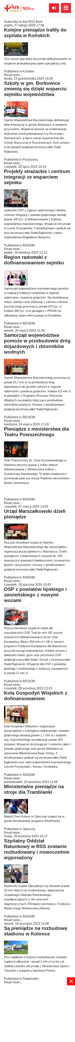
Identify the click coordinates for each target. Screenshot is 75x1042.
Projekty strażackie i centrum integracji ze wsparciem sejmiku (37, 177)
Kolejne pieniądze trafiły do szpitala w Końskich (35, 32)
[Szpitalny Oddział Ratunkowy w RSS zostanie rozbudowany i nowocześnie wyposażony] (16, 882)
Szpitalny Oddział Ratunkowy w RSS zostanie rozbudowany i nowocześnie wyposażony (36, 849)
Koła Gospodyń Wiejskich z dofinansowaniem (35, 695)
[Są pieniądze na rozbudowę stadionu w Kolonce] (16, 953)
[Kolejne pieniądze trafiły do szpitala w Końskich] (16, 54)
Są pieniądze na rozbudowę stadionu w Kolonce (35, 930)
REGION (29, 323)
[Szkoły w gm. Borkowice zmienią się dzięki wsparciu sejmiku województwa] (16, 116)
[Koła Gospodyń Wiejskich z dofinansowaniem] (16, 722)
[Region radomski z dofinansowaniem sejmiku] (16, 284)
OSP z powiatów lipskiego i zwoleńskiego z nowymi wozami (35, 594)
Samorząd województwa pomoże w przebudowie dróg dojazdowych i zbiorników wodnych (37, 343)
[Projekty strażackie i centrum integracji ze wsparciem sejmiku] (16, 206)
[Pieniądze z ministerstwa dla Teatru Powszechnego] (16, 456)
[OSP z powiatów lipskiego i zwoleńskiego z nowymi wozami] (16, 624)
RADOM (29, 245)
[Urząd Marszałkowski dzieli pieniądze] (16, 538)
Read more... (13, 75)
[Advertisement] (37, 1013)
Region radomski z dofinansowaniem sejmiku (34, 259)
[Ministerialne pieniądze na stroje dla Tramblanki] (16, 812)
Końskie (28, 71)
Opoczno (29, 829)
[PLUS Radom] (19, 8)
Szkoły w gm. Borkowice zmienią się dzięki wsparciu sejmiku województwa (35, 88)
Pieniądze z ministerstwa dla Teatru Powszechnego (36, 431)
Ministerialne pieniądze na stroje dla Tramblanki (34, 789)
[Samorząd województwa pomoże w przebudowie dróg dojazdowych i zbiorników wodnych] (16, 373)
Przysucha (30, 159)
